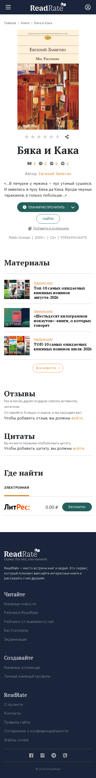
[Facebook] (31, 755)
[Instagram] (42, 755)
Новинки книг (43, 283)
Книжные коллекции (22, 667)
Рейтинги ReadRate (21, 612)
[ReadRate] (48, 7)
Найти (48, 219)
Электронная (16, 487)
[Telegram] (54, 755)
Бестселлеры (16, 630)
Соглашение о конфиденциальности (36, 730)
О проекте (13, 704)
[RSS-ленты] (65, 755)
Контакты (12, 713)
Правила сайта (17, 722)
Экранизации (15, 639)
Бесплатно (77, 507)
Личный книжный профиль (27, 676)
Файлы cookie (16, 739)
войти (76, 418)
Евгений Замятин (55, 173)
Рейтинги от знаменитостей (29, 621)
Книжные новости (20, 603)
